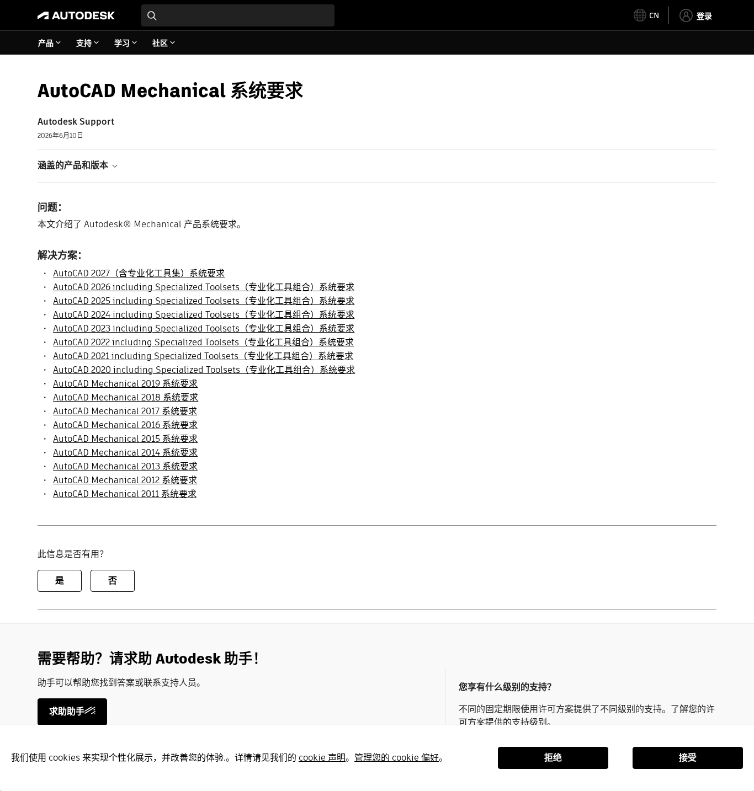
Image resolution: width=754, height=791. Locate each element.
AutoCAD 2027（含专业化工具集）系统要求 (139, 273)
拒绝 (553, 757)
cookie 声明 (322, 757)
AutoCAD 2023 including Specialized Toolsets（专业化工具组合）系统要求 (203, 328)
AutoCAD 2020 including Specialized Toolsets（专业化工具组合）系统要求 (204, 370)
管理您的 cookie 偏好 (396, 757)
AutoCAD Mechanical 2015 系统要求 (125, 438)
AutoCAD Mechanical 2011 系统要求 (125, 494)
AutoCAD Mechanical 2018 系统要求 (125, 397)
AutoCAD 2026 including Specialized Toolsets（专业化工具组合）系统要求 (203, 287)
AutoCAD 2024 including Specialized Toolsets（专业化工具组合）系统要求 (203, 314)
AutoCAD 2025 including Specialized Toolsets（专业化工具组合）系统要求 (203, 301)
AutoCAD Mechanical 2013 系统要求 (125, 466)
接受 (688, 757)
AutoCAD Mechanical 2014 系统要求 (125, 452)
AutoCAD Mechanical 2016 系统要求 (125, 425)
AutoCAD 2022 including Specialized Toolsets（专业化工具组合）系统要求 (203, 342)
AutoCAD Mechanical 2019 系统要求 (125, 383)
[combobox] (237, 15)
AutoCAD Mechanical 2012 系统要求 (125, 480)
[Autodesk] (76, 15)
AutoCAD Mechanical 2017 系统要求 (125, 411)
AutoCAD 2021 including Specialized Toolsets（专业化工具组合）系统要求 (203, 356)
